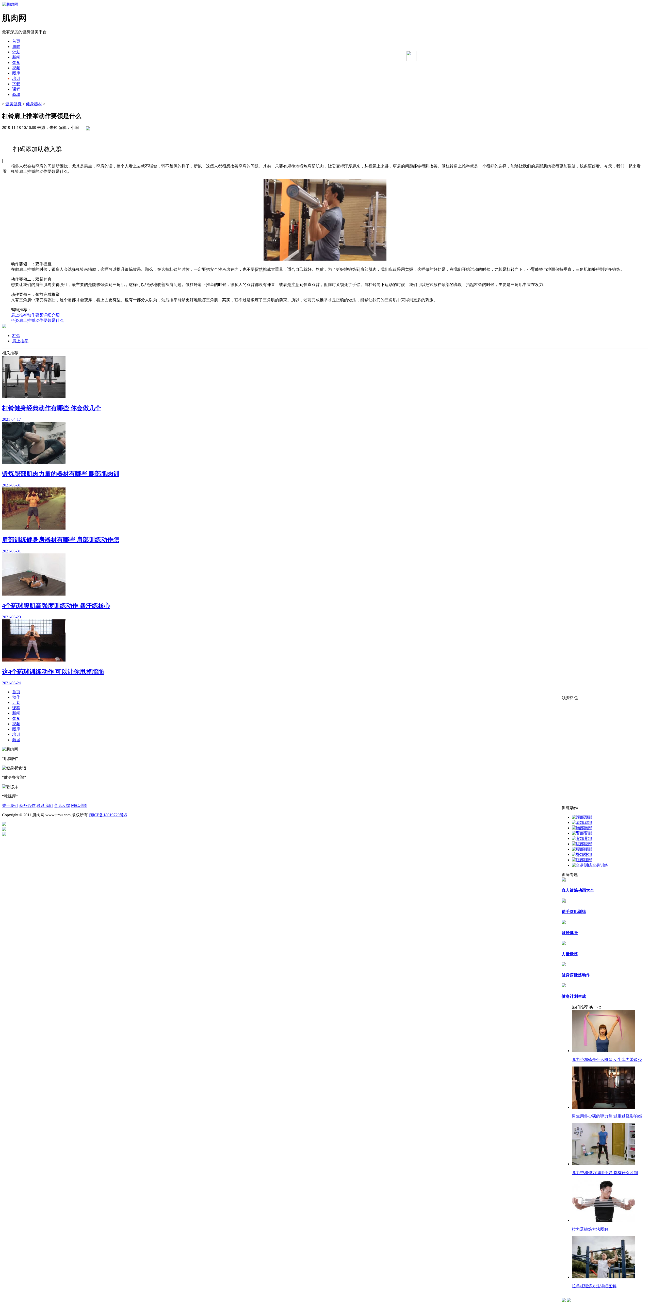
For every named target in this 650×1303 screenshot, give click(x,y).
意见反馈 (62, 805)
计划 (16, 52)
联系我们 (45, 805)
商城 (16, 94)
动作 (16, 697)
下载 (16, 84)
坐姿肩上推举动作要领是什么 (37, 320)
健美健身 (13, 104)
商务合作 (27, 805)
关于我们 (10, 805)
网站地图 (79, 805)
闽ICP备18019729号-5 (108, 815)
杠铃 (16, 335)
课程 (16, 89)
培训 (16, 78)
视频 (16, 68)
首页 (16, 41)
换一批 (595, 1007)
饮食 (16, 62)
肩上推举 (20, 341)
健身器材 (34, 104)
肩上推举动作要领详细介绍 (35, 315)
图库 (16, 73)
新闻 (16, 57)
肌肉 (16, 46)
